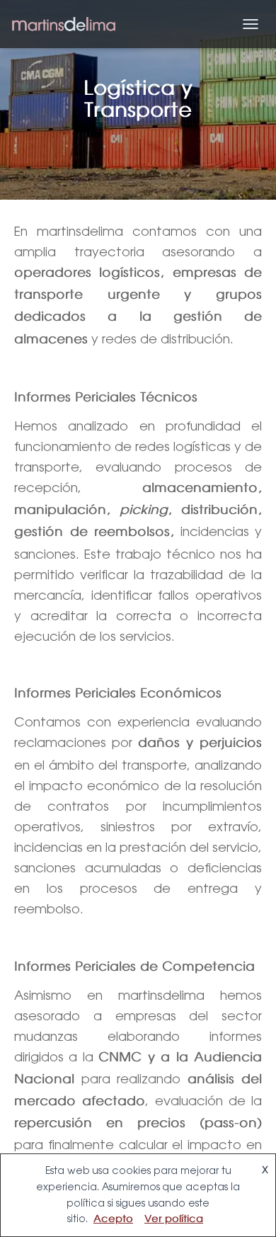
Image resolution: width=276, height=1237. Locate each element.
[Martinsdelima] (69, 24)
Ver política (173, 1219)
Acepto (113, 1219)
